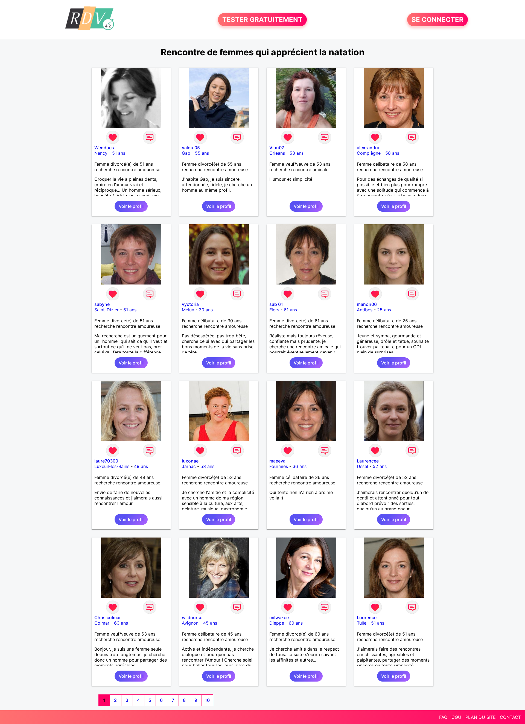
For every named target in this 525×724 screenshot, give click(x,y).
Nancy (100, 153)
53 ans (297, 153)
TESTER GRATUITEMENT (262, 20)
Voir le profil (131, 206)
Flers (274, 309)
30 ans (206, 309)
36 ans (300, 466)
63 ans (121, 623)
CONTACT (510, 717)
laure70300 (106, 461)
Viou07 (276, 147)
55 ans (202, 153)
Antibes (364, 309)
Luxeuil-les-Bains (111, 466)
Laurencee (368, 461)
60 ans (296, 623)
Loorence (367, 617)
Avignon (190, 623)
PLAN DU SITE (480, 717)
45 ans (210, 623)
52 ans (380, 466)
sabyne (102, 304)
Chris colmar (107, 617)
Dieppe (276, 623)
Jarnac (189, 466)
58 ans (392, 153)
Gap (186, 153)
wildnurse (192, 617)
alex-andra (368, 147)
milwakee (279, 617)
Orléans (277, 153)
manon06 (367, 304)
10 (207, 700)
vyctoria (190, 304)
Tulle (361, 623)
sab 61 (276, 304)
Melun (188, 309)
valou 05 (191, 147)
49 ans (141, 466)
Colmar (101, 623)
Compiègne (369, 153)
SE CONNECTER (437, 20)
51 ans (118, 153)
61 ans (290, 309)
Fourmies (278, 466)
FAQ (443, 717)
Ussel (362, 466)
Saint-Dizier (106, 309)
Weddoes (104, 147)
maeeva (277, 461)
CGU (456, 717)
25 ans (384, 309)
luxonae (190, 461)
